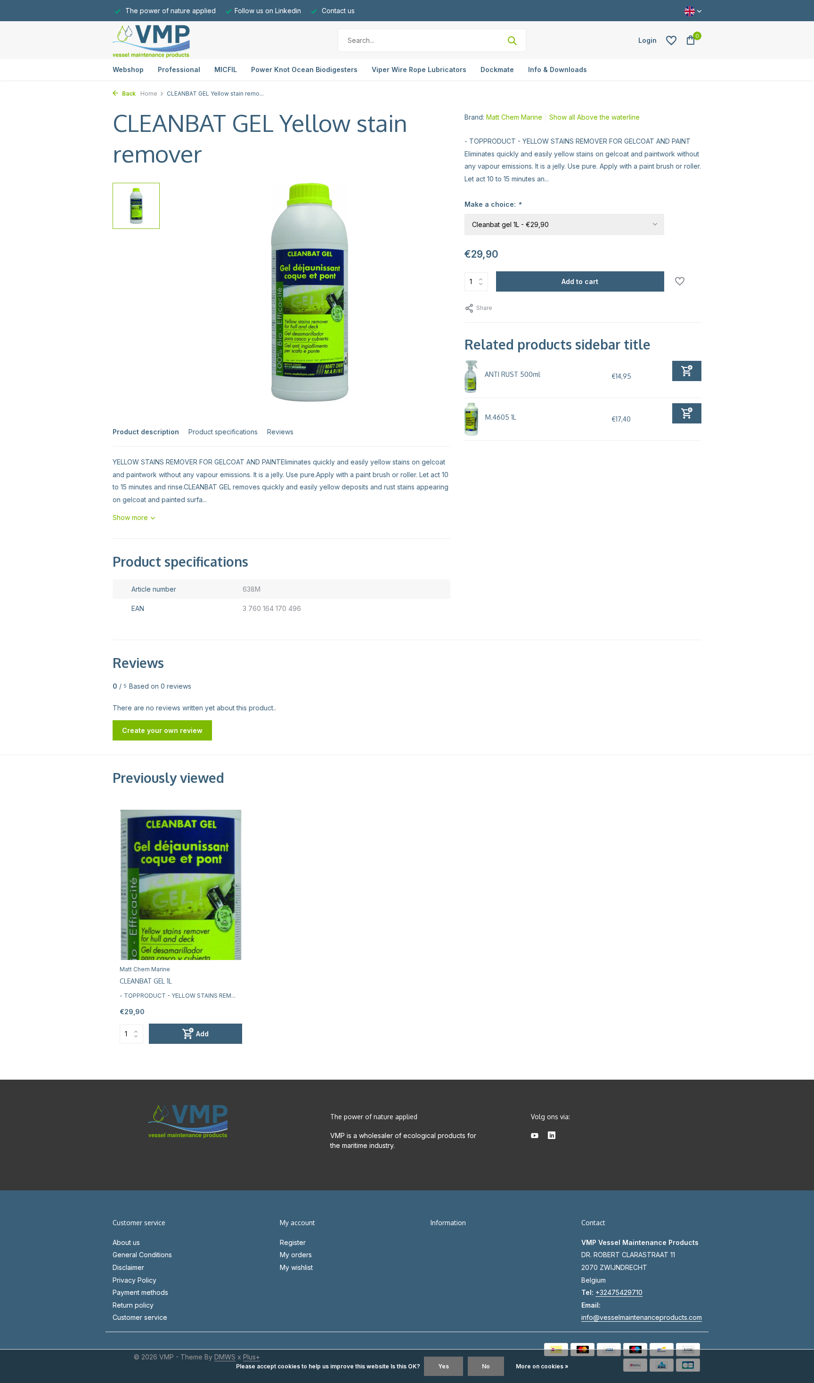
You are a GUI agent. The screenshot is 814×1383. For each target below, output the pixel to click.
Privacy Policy (134, 1280)
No (486, 1366)
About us (126, 1242)
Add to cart (580, 281)
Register (293, 1242)
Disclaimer (128, 1267)
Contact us (337, 11)
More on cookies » (542, 1366)
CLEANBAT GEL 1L (146, 981)
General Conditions (142, 1255)
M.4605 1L (500, 417)
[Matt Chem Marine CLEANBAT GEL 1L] (181, 885)
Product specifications (223, 432)
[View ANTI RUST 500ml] (471, 376)
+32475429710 (619, 1292)
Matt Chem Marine (514, 117)
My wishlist (296, 1267)
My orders (296, 1255)
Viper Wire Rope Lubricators (419, 69)
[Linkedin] (551, 1136)
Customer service (140, 1317)
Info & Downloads (557, 69)
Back (128, 93)
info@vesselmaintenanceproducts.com (641, 1317)
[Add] (686, 371)
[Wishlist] (671, 40)
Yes (443, 1366)
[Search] (512, 40)
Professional (179, 69)
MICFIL (225, 69)
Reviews (280, 432)
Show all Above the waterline (594, 117)
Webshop (128, 69)
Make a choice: (492, 204)
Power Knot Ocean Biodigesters (304, 69)
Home (148, 93)
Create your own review (162, 730)
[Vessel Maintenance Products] (171, 40)
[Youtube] (534, 1136)
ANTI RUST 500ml (512, 374)
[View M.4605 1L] (471, 419)
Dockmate (497, 69)
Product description (146, 432)
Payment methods (140, 1292)
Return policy (133, 1305)
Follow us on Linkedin (268, 11)
